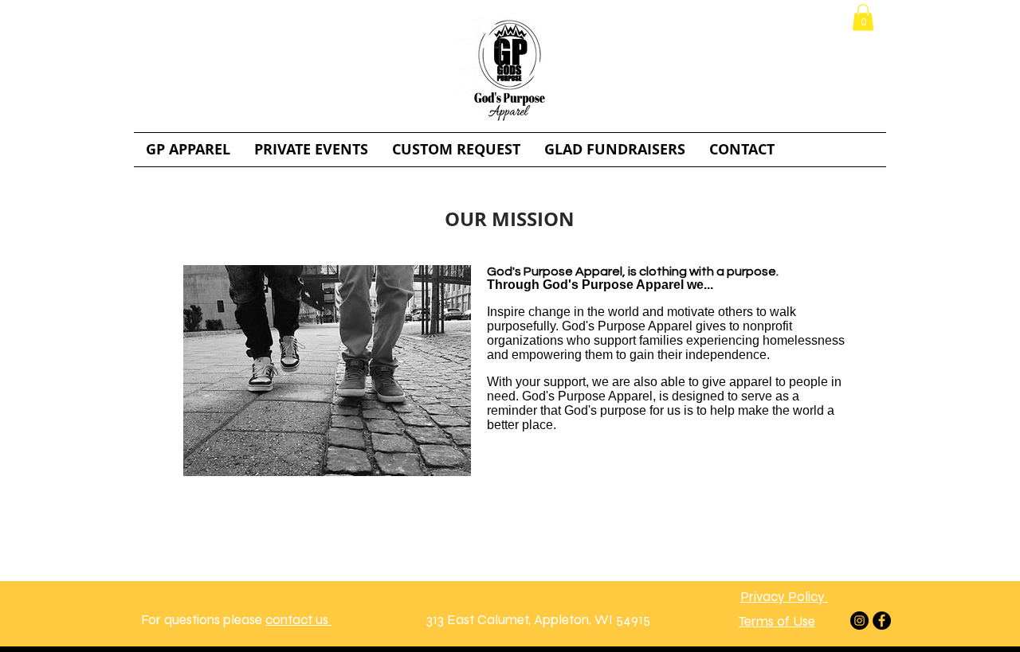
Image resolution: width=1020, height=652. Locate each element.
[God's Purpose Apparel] (859, 620)
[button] (863, 17)
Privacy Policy (784, 596)
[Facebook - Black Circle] (882, 620)
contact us (298, 619)
